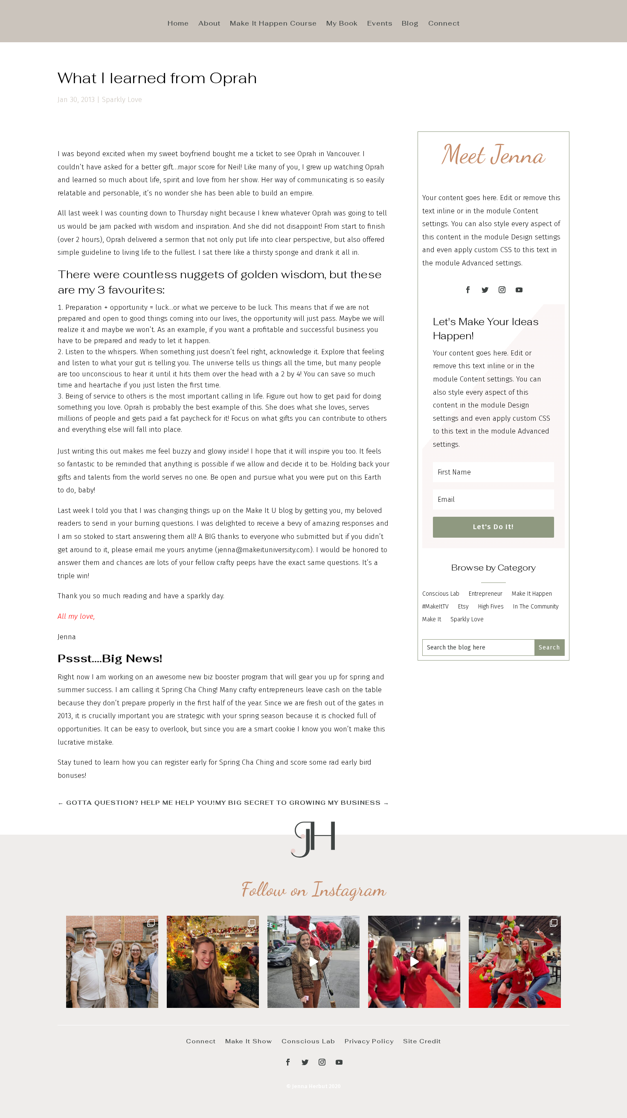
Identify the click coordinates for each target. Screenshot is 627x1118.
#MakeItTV (435, 607)
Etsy (463, 607)
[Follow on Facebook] (468, 290)
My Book (342, 23)
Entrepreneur (485, 594)
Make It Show (248, 1040)
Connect (444, 23)
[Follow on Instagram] (502, 290)
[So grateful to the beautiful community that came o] (112, 962)
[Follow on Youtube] (519, 290)
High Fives (491, 607)
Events (379, 23)
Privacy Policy (369, 1040)
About (209, 23)
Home (178, 23)
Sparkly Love (122, 99)
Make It (431, 620)
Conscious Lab (440, 594)
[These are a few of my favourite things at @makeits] (313, 962)
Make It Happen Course (273, 23)
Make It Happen (532, 594)
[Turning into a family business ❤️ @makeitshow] (515, 962)
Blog (410, 23)
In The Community (536, 607)
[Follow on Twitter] (485, 290)
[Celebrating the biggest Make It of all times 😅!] (213, 962)
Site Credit (422, 1040)
